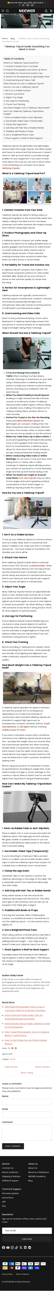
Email (5, 1109)
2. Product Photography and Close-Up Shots (25, 69)
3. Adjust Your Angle (13, 97)
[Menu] (3, 11)
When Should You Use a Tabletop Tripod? (24, 83)
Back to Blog (27, 1072)
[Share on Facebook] (12, 1048)
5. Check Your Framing (14, 104)
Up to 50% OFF (29, 2)
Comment (7, 1122)
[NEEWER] (27, 10)
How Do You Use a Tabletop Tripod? (21, 87)
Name (5, 1096)
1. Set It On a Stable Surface (17, 90)
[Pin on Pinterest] (16, 1048)
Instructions (8, 1197)
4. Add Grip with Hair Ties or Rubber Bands (24, 127)
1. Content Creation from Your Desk (21, 66)
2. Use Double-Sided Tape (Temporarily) (23, 120)
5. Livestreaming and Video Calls (19, 80)
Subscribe (27, 1239)
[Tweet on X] (9, 1048)
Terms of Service (22, 1274)
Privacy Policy (7, 1274)
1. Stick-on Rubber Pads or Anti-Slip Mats (23, 117)
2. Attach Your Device (14, 93)
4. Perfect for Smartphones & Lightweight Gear (26, 76)
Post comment (13, 1146)
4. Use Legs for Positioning (16, 100)
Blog (13, 38)
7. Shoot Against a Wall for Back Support (23, 138)
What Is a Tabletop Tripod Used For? (21, 62)
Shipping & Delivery (11, 1176)
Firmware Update (10, 1193)
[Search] (9, 11)
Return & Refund (10, 1172)
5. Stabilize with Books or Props (18, 131)
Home (5, 38)
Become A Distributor (38, 1172)
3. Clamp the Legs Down (15, 124)
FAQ (4, 1206)
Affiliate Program (10, 1180)
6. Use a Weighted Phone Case (19, 134)
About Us (32, 1168)
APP (4, 1201)
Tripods (12, 1059)
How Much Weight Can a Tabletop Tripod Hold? (27, 107)
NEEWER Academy (36, 1176)
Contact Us (7, 1168)
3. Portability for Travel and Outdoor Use (23, 73)
